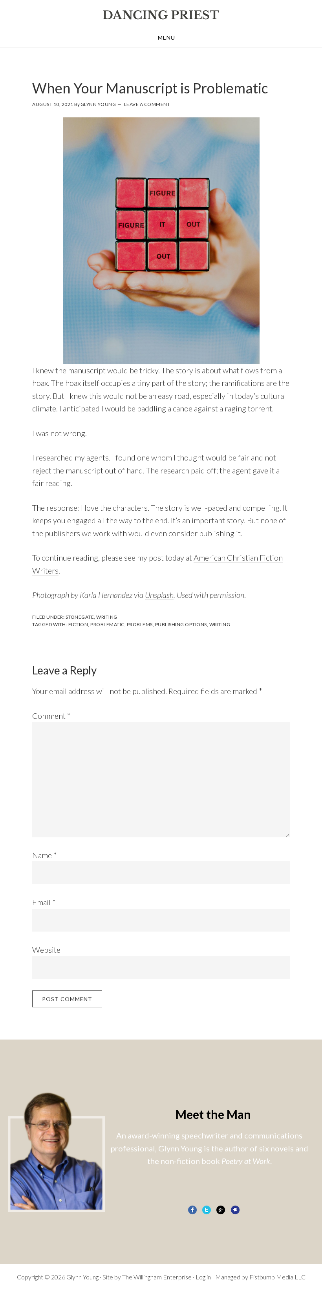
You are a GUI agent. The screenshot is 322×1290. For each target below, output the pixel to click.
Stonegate (80, 617)
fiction (78, 624)
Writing (106, 617)
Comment (51, 715)
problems (140, 624)
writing (220, 624)
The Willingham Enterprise (157, 1277)
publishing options (181, 624)
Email (44, 902)
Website (46, 949)
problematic (107, 624)
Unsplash (159, 594)
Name (44, 855)
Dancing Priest (161, 15)
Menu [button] (166, 37)
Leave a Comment (147, 104)
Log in (203, 1277)
